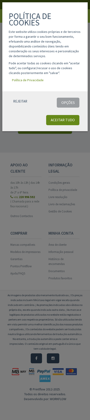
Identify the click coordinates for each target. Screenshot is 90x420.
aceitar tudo (63, 120)
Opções (68, 102)
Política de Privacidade (28, 80)
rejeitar (20, 101)
